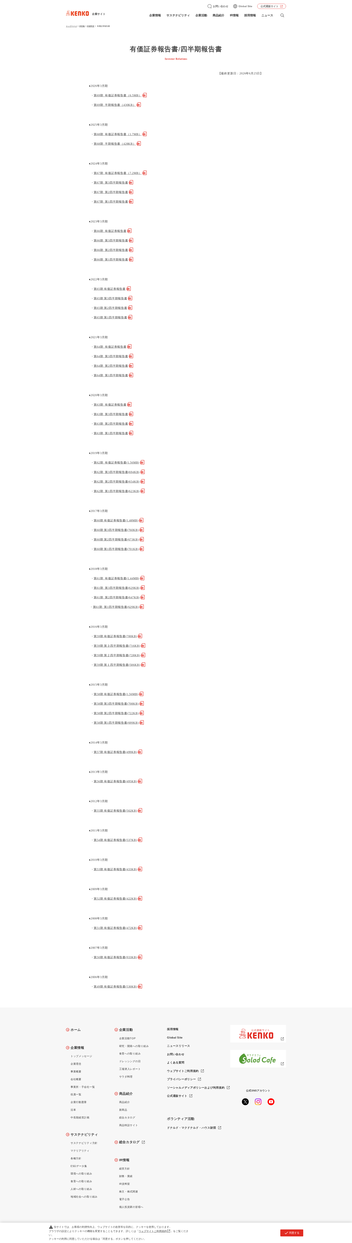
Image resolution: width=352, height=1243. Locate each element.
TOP (335, 1226)
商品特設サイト (128, 1125)
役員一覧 (76, 1094)
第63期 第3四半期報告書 (111, 414)
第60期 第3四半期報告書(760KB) (116, 530)
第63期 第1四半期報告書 (111, 433)
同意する (291, 1233)
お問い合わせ (220, 6)
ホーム (76, 1030)
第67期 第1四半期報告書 (111, 201)
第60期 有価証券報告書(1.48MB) (116, 520)
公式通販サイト (269, 6)
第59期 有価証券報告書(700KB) (115, 636)
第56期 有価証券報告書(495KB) (115, 781)
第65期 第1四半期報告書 (110, 317)
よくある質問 (175, 1062)
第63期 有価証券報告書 (110, 404)
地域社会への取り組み (84, 1196)
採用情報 (250, 15)
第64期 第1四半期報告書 (111, 375)
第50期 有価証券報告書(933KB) (115, 957)
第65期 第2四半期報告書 (110, 307)
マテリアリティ (80, 1150)
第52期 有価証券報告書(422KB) (115, 898)
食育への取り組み (81, 1181)
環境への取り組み (81, 1173)
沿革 (73, 1109)
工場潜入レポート (130, 1068)
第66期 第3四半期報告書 (111, 240)
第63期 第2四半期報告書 (111, 423)
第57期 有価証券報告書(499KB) (115, 752)
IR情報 (82, 26)
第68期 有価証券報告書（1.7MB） (118, 134)
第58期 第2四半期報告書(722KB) (116, 713)
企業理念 (76, 1063)
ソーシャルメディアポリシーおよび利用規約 (196, 1087)
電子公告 (124, 1199)
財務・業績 (126, 1176)
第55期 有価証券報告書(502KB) (115, 810)
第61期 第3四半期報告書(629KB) (117, 587)
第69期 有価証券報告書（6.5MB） (118, 95)
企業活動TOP (127, 1038)
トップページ (71, 26)
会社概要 (76, 1079)
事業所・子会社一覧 (83, 1086)
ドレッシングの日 (130, 1061)
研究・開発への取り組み (134, 1046)
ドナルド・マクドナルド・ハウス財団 (191, 1127)
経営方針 (124, 1168)
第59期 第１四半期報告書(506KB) (117, 664)
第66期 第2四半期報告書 (111, 250)
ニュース (267, 15)
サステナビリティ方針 (84, 1142)
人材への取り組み (81, 1188)
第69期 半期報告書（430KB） (115, 104)
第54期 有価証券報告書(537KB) (115, 840)
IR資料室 (90, 26)
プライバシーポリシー (181, 1079)
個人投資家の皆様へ (131, 1206)
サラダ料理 (126, 1076)
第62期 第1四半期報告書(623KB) (117, 491)
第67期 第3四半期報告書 (111, 182)
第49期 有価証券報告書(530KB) (115, 986)
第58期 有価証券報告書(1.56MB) (116, 694)
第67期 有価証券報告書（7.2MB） (118, 173)
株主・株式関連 (128, 1191)
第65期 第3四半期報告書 (110, 298)
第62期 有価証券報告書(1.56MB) (116, 462)
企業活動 (126, 1030)
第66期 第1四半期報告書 (111, 259)
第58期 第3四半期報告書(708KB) (116, 703)
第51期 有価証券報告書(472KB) (115, 928)
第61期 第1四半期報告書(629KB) (116, 606)
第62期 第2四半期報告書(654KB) (117, 481)
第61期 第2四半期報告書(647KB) (117, 597)
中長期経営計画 (80, 1117)
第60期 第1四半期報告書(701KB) (116, 549)
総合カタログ (127, 1117)
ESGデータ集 (79, 1166)
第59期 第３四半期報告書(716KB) (117, 645)
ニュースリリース (178, 1045)
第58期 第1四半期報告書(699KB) (116, 722)
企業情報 (77, 1048)
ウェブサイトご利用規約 (183, 1070)
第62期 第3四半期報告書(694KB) (117, 472)
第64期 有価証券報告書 (110, 346)
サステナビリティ (84, 1134)
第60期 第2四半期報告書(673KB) (116, 539)
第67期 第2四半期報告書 (111, 192)
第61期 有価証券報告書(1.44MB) (116, 578)
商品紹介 (126, 1094)
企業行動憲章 (79, 1102)
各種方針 (76, 1158)
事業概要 (76, 1071)
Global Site (245, 6)
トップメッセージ (81, 1056)
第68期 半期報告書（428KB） (115, 143)
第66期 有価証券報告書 (110, 231)
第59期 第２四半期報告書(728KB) (117, 655)
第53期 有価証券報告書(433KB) (115, 869)
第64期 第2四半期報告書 (111, 365)
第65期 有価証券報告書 (110, 288)
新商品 (123, 1109)
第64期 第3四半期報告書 (111, 356)
